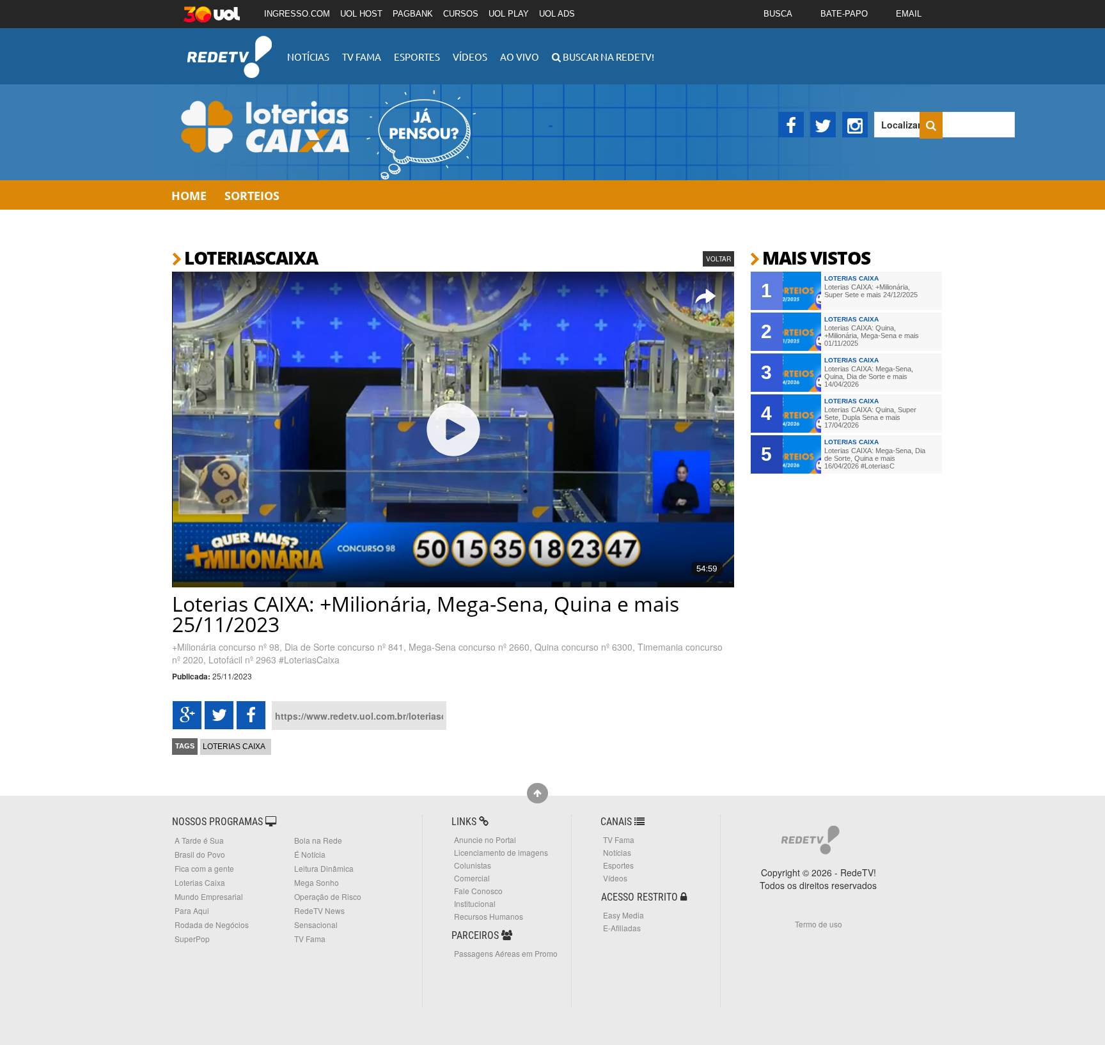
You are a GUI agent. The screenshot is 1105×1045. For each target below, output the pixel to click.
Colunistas (472, 865)
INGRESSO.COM (297, 14)
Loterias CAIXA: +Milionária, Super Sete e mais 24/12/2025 (871, 290)
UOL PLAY (509, 14)
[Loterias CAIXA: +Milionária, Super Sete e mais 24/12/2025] (802, 291)
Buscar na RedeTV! (607, 56)
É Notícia (309, 854)
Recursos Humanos (488, 916)
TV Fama (361, 56)
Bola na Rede (318, 840)
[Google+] (187, 715)
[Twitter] (823, 124)
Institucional (475, 903)
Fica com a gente (204, 868)
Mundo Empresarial (209, 896)
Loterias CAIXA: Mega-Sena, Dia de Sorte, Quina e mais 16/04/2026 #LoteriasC (874, 458)
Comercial (472, 877)
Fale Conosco (478, 890)
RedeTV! (229, 48)
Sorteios (251, 195)
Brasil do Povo (200, 854)
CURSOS (460, 14)
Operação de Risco (327, 896)
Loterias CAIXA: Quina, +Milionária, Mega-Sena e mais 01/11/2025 (871, 335)
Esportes (417, 56)
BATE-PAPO (844, 14)
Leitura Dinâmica (324, 868)
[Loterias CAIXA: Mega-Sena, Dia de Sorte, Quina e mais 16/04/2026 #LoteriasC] (802, 454)
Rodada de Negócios (212, 924)
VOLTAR (718, 258)
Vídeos (470, 56)
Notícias (308, 56)
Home (189, 195)
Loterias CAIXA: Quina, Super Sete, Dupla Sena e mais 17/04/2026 (870, 417)
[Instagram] (855, 124)
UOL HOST (361, 14)
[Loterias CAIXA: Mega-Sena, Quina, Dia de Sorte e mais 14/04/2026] (802, 372)
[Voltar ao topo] (537, 793)
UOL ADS (557, 14)
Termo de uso (818, 923)
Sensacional (316, 924)
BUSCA (778, 14)
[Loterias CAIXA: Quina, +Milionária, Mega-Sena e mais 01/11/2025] (802, 332)
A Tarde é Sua (199, 840)
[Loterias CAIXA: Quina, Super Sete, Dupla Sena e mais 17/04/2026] (802, 413)
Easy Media (623, 915)
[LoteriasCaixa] (322, 132)
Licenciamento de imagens (501, 852)
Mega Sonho (316, 882)
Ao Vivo (519, 56)
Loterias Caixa (234, 746)
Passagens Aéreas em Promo (506, 953)
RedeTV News (319, 910)
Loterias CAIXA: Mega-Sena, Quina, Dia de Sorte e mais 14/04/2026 (868, 376)
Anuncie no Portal (485, 839)
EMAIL (908, 14)
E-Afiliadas (622, 927)
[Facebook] (791, 124)
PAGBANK (413, 14)
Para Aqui (192, 910)
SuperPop (192, 938)
